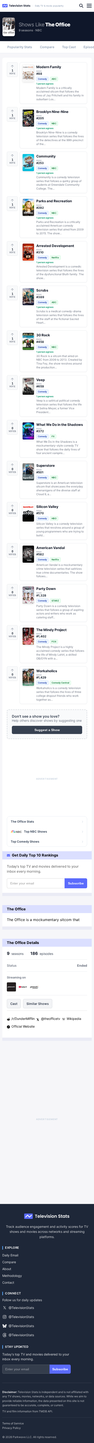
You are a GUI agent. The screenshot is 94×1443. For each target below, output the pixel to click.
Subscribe (76, 883)
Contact (8, 1282)
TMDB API (45, 1411)
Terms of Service (13, 1423)
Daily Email (10, 1255)
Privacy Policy (11, 1428)
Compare (9, 1262)
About (6, 1269)
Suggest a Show (47, 730)
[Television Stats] (16, 6)
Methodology (12, 1276)
